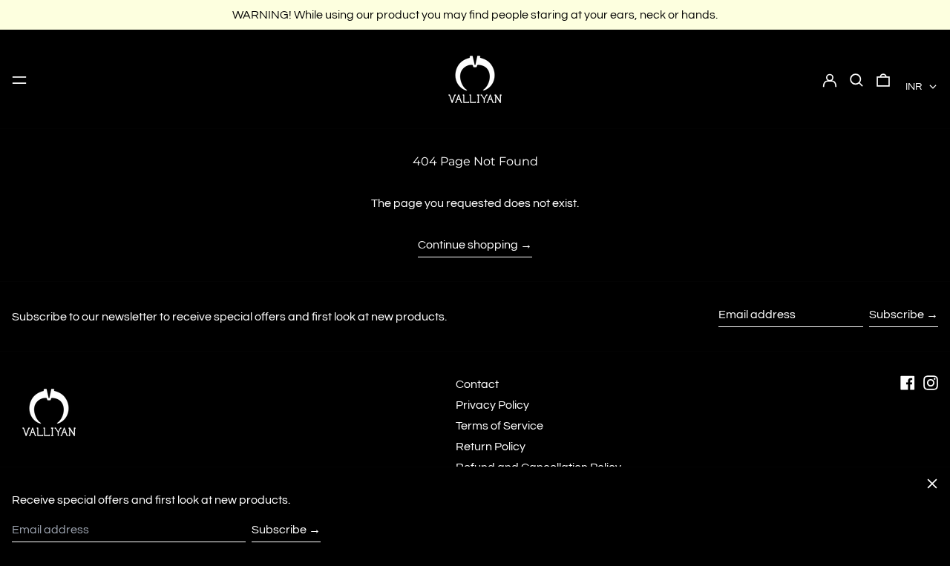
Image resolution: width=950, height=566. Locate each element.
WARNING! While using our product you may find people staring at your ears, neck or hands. (475, 15)
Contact (477, 384)
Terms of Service (499, 426)
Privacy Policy (492, 405)
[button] (856, 79)
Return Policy (490, 447)
